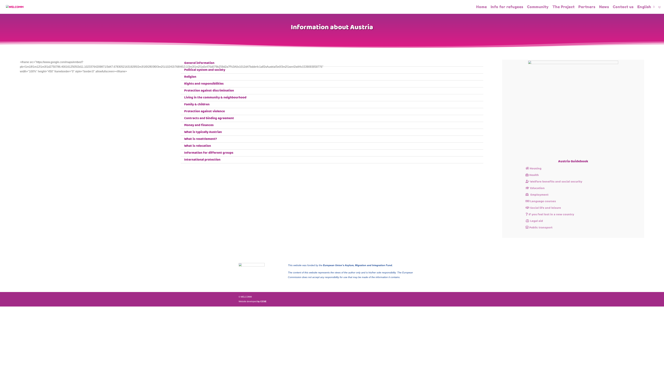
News (604, 7)
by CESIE (261, 301)
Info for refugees (507, 7)
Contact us (623, 7)
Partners (586, 7)
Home (481, 7)
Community (538, 7)
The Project (563, 7)
